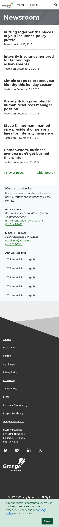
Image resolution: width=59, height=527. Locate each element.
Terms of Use (10, 388)
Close (47, 521)
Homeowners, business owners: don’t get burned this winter (26, 154)
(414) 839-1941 (13, 244)
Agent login (9, 363)
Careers (7, 339)
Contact (7, 355)
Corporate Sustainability (15, 405)
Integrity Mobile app (13, 413)
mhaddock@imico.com (18, 240)
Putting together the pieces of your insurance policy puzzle (28, 36)
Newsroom (9, 347)
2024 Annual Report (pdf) (20, 268)
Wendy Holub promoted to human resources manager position (28, 105)
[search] (54, 3)
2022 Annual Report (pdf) (20, 286)
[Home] (8, 5)
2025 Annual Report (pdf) (20, 259)
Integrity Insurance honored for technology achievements (29, 60)
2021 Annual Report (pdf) (20, 295)
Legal (6, 396)
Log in (34, 4)
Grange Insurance (12, 421)
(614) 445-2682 (13, 224)
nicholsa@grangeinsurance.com (24, 220)
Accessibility (9, 380)
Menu (20, 4)
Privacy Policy (10, 372)
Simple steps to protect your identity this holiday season (29, 83)
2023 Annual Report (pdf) (20, 277)
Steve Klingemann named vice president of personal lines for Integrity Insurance (28, 129)
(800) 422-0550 (11, 441)
